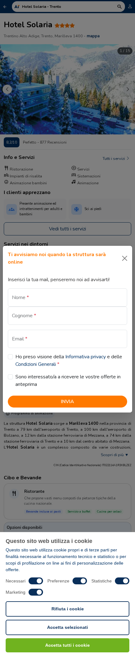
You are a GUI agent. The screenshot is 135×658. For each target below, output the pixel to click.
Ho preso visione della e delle (68, 360)
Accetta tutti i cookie (67, 645)
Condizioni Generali (35, 364)
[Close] (125, 258)
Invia (67, 401)
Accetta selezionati (67, 627)
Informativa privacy (85, 356)
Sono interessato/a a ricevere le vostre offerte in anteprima (68, 380)
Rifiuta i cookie (67, 608)
